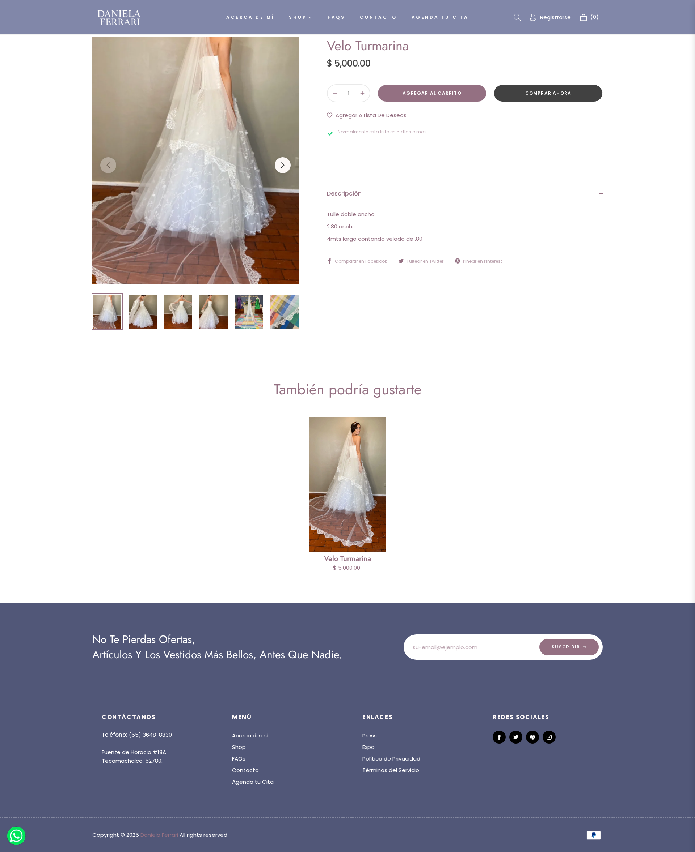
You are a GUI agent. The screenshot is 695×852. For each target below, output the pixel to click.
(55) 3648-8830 (150, 734)
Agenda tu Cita (253, 781)
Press (369, 735)
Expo (368, 747)
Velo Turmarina (347, 558)
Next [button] (283, 165)
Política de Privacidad (391, 758)
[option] (195, 160)
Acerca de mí (250, 735)
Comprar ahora (548, 93)
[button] (517, 17)
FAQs (238, 758)
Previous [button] (108, 165)
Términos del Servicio (390, 770)
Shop (239, 747)
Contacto (245, 770)
